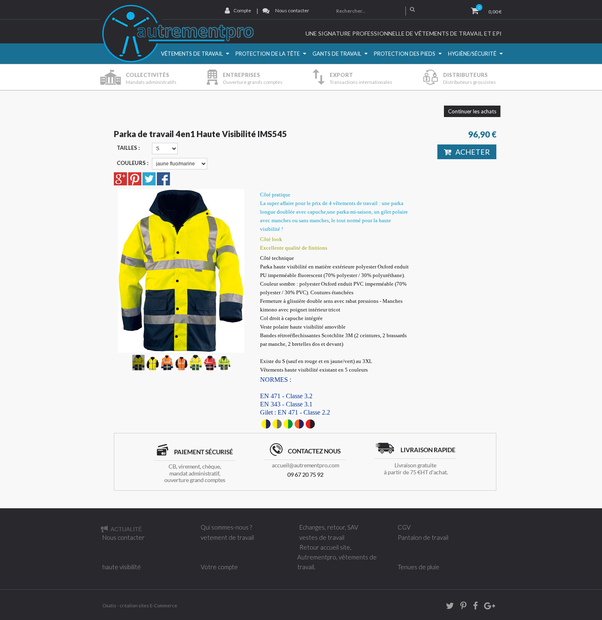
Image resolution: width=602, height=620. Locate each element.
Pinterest (460, 607)
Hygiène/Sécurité (472, 53)
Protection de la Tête (267, 53)
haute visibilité (121, 566)
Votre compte (219, 566)
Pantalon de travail (423, 537)
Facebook (473, 607)
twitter (447, 607)
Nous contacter (292, 10)
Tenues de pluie (418, 566)
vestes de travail (321, 537)
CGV (404, 527)
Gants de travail (336, 53)
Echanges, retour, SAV (328, 527)
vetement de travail (227, 537)
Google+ (489, 607)
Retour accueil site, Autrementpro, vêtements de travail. (337, 556)
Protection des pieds (404, 53)
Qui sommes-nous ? (226, 527)
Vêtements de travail (192, 53)
